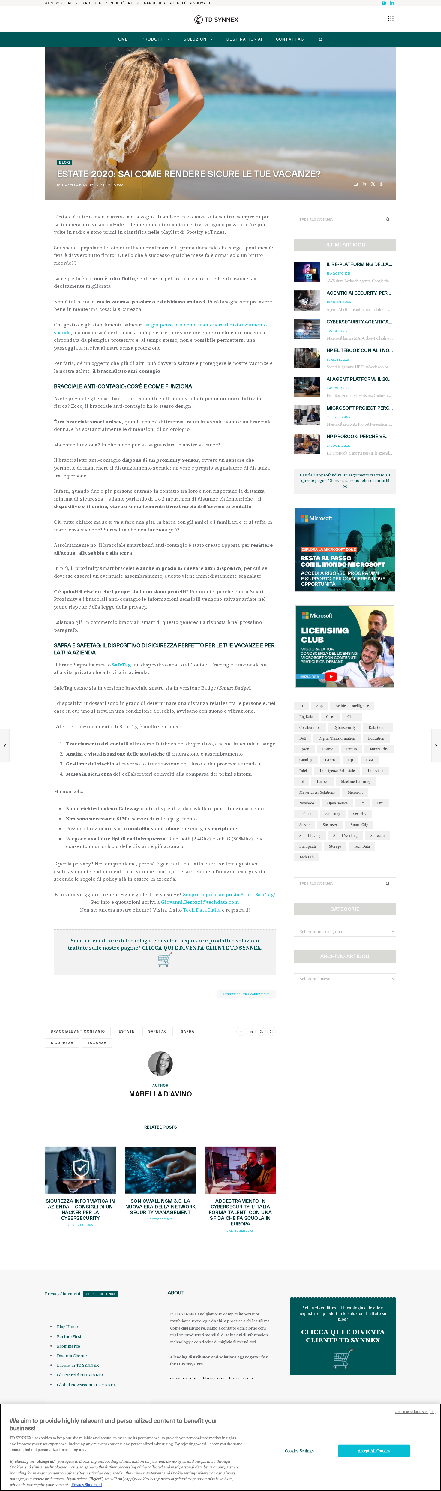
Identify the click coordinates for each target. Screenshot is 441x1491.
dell (302, 738)
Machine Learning (355, 781)
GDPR (330, 760)
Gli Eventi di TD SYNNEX (80, 1375)
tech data (362, 846)
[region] (220, 1447)
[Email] (355, 184)
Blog (64, 162)
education (376, 738)
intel (303, 770)
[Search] (319, 39)
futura (351, 749)
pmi (380, 803)
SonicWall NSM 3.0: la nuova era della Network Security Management (160, 1206)
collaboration (310, 727)
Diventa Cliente (72, 1356)
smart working (345, 835)
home (121, 39)
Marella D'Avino (77, 185)
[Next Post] (436, 745)
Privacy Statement (62, 1294)
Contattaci (290, 39)
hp (350, 760)
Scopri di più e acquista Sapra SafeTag (228, 894)
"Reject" (95, 1479)
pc (362, 803)
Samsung (333, 814)
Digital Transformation (337, 738)
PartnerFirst (69, 1336)
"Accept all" (46, 1461)
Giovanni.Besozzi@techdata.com (200, 902)
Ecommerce (68, 1346)
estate (126, 1031)
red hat (306, 814)
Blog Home (67, 1327)
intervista (375, 770)
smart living (309, 835)
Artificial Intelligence (352, 706)
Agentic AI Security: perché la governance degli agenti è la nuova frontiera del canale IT (144, 3)
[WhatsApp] (382, 184)
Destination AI (244, 39)
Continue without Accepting (415, 1412)
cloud (352, 716)
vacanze (96, 1043)
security (359, 814)
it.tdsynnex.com (183, 1378)
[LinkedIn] (364, 184)
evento (327, 749)
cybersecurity (345, 727)
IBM (369, 760)
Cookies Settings (100, 1294)
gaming (305, 760)
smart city (359, 824)
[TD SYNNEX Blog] (216, 20)
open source (337, 803)
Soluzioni (196, 39)
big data (306, 716)
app (319, 706)
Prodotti (153, 39)
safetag (157, 1031)
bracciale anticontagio (78, 1031)
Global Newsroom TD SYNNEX (86, 1385)
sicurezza (62, 1043)
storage (335, 846)
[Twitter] (373, 184)
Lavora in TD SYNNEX (78, 1365)
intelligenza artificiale (337, 770)
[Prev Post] (5, 745)
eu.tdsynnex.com (213, 1378)
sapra (187, 1031)
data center (378, 727)
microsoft (355, 792)
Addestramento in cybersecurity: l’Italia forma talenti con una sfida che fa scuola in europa (240, 1212)
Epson (304, 749)
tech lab (306, 857)
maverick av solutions (317, 792)
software (377, 835)
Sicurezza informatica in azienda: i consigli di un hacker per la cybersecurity (80, 1209)
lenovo (322, 781)
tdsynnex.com (241, 1378)
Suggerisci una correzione (246, 994)
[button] (390, 18)
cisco (330, 716)
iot (301, 781)
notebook (306, 803)
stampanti (307, 846)
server (304, 824)
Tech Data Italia (202, 909)
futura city (379, 749)
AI (301, 706)
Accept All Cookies (374, 1450)
